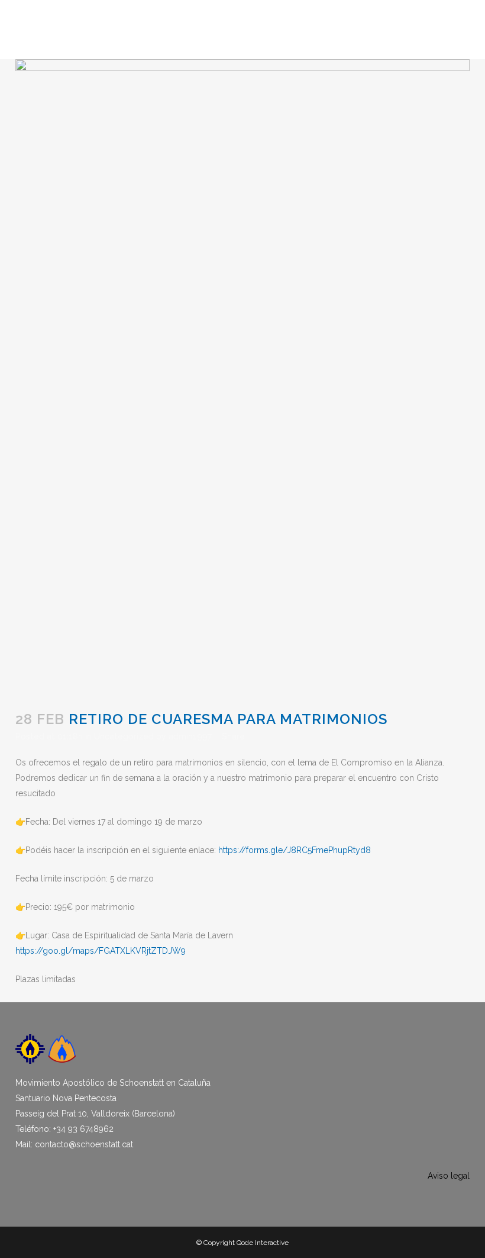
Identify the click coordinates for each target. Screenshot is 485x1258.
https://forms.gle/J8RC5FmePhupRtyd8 (294, 850)
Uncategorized (124, 736)
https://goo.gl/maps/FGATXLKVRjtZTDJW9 (100, 950)
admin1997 (190, 736)
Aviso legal (449, 1175)
